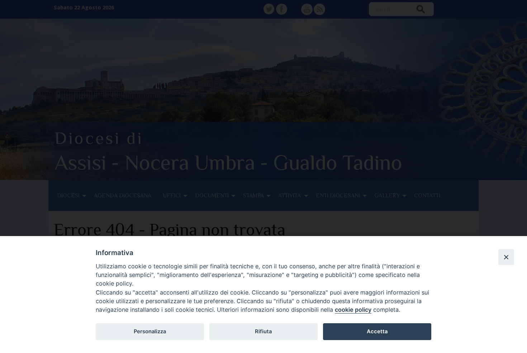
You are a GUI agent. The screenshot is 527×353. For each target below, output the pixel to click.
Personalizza (150, 331)
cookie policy (353, 309)
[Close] (506, 257)
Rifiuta (263, 331)
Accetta (377, 331)
